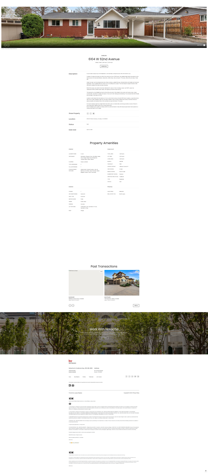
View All (136, 305)
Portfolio (84, 376)
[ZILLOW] (138, 376)
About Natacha (76, 376)
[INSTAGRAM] (129, 376)
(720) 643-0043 (72, 370)
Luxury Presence (78, 392)
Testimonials (91, 376)
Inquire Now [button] (104, 66)
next (8, 45)
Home (70, 376)
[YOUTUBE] (135, 376)
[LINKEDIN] (132, 376)
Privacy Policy (136, 392)
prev (5, 45)
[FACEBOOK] (126, 376)
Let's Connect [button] (104, 337)
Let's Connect (99, 376)
